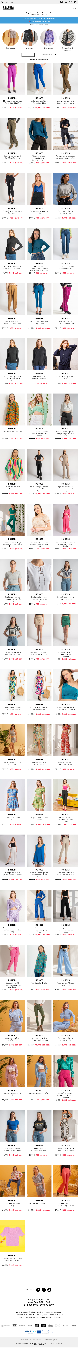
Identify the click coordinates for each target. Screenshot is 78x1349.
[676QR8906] (12, 244)
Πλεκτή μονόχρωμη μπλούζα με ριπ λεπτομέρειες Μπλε (39, 158)
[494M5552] (65, 354)
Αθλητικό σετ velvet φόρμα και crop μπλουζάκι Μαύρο (65, 157)
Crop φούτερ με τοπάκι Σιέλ (39, 1093)
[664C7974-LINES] (12, 465)
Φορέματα (48, 48)
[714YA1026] (65, 520)
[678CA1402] (39, 244)
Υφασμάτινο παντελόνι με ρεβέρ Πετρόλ (39, 322)
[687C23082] (65, 851)
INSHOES (12, 98)
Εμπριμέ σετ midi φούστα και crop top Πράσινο (12, 708)
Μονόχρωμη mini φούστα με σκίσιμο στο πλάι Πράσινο (65, 654)
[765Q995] (65, 740)
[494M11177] (39, 520)
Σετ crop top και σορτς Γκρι (39, 1203)
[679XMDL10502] (39, 1181)
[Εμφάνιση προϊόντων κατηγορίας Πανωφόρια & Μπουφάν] (29, 37)
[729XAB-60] (65, 134)
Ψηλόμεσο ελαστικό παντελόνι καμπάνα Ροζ (65, 1204)
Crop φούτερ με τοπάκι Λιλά (12, 1094)
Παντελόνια (67, 48)
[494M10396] (12, 685)
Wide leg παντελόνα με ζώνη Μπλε (65, 984)
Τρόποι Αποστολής (22, 1312)
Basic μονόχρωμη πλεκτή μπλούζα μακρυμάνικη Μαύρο (12, 379)
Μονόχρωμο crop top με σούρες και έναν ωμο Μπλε (65, 708)
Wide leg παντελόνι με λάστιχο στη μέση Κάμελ (12, 322)
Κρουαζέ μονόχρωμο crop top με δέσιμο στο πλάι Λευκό (65, 434)
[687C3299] (39, 851)
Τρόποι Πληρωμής (41, 1315)
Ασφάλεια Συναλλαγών (24, 1315)
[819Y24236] (12, 299)
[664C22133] (12, 795)
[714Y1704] (12, 906)
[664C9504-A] (12, 410)
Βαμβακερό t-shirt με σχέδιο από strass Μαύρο (39, 1149)
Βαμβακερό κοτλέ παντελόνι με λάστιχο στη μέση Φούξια (12, 985)
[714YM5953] (65, 795)
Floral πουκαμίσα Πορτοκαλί (12, 432)
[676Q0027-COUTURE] (39, 1126)
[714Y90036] (12, 79)
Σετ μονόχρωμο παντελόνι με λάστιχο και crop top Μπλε (39, 930)
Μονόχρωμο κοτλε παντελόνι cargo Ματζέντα (65, 322)
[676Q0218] (12, 740)
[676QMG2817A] (65, 244)
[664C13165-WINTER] (39, 299)
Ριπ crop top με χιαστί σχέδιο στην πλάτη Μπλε (12, 1149)
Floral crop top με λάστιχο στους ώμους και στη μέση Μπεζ (39, 544)
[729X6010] (39, 354)
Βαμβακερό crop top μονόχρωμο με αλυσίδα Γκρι (12, 599)
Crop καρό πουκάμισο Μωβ (12, 1204)
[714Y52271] (65, 79)
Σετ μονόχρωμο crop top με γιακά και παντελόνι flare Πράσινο (12, 544)
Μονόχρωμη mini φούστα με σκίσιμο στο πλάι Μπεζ (39, 653)
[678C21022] (65, 1016)
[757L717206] (65, 1126)
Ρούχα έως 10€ (39, 24)
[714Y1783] (12, 851)
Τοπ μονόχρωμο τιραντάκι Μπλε (39, 212)
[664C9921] (65, 1181)
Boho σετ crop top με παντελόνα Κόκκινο (65, 763)
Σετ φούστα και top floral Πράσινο (39, 819)
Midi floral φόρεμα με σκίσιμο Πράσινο (39, 763)
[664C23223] (12, 961)
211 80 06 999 (61, 2)
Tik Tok (49, 1290)
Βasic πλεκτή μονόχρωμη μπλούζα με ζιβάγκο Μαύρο (12, 267)
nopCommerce (39, 1345)
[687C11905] (65, 189)
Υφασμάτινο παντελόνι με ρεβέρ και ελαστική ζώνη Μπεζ (65, 875)
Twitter (44, 1290)
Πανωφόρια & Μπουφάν (29, 49)
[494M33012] (65, 685)
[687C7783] (12, 189)
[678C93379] (12, 1071)
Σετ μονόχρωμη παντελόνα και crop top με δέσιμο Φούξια (65, 544)
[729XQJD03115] (12, 575)
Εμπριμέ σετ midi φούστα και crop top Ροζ (39, 708)
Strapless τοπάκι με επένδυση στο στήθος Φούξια (65, 820)
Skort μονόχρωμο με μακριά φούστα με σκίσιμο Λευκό (12, 875)
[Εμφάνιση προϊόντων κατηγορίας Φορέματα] (48, 37)
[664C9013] (39, 740)
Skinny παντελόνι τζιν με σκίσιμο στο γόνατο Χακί (39, 1039)
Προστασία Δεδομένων (50, 1340)
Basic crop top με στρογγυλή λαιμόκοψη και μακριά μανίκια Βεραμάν (39, 268)
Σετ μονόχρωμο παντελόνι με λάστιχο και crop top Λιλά (12, 930)
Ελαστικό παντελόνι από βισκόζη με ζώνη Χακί (12, 157)
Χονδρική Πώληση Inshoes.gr (28, 1317)
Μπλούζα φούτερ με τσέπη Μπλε (65, 378)
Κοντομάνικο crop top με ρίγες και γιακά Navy (65, 598)
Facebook (38, 1290)
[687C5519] (39, 189)
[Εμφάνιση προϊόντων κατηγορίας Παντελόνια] (67, 37)
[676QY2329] (39, 134)
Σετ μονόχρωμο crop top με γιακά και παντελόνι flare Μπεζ (65, 489)
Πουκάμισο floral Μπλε (39, 983)
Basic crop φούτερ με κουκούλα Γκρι (65, 212)
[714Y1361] (39, 465)
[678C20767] (12, 1181)
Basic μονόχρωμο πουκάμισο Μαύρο (39, 378)
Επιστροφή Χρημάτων (53, 1312)
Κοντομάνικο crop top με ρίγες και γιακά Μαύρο (12, 653)
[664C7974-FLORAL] (39, 961)
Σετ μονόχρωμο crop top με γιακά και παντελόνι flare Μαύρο (39, 489)
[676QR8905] (12, 354)
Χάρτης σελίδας (45, 1317)
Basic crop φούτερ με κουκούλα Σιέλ (65, 1039)
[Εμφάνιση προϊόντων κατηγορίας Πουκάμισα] (10, 37)
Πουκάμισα (10, 48)
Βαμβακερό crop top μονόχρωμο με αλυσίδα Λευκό (39, 599)
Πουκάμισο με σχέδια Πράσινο (12, 488)
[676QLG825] (39, 1016)
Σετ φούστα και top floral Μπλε (12, 819)
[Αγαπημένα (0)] (70, 2)
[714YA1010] (65, 906)
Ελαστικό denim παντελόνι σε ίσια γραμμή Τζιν (65, 267)
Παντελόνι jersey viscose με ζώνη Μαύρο (12, 212)
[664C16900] (65, 299)
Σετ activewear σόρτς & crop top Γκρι (12, 763)
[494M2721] (39, 630)
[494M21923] (12, 1126)
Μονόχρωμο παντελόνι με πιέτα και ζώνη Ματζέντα (12, 102)
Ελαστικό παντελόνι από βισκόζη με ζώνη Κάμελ (65, 102)
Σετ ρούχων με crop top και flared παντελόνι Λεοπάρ (65, 1149)
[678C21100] (12, 1016)
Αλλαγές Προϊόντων (37, 1312)
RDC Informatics (30, 1343)
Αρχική (32, 24)
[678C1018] (12, 1236)
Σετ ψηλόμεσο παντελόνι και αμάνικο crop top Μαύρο (65, 930)
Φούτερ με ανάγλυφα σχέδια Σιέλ (12, 1039)
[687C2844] (65, 961)
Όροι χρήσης (37, 1340)
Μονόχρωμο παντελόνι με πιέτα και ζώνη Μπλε (39, 102)
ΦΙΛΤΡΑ (28, 55)
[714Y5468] (65, 1071)
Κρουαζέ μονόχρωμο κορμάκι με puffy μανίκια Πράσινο (65, 1095)
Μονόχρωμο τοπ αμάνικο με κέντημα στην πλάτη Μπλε (39, 875)
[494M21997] (65, 575)
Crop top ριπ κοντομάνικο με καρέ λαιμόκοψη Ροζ (12, 1259)
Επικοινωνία (57, 1317)
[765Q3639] (65, 410)
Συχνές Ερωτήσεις (55, 1315)
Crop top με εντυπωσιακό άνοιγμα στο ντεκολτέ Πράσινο (39, 434)
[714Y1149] (39, 410)
